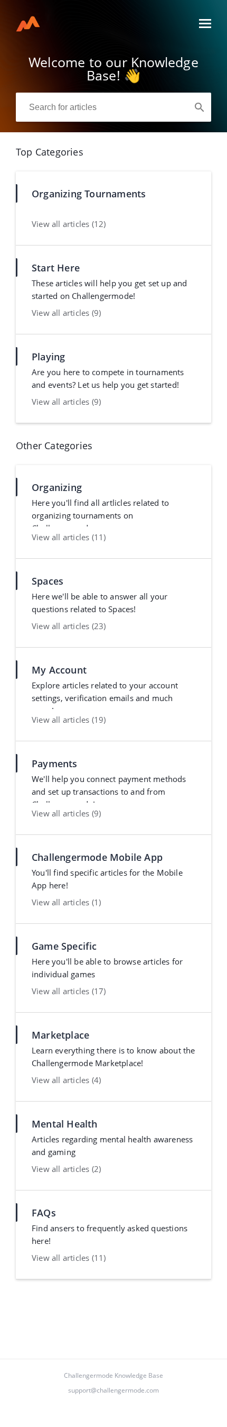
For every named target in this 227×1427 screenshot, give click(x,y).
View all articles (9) (66, 312)
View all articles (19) (69, 719)
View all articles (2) (66, 1169)
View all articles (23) (69, 626)
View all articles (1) (66, 902)
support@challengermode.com (113, 1390)
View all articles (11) (69, 537)
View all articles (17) (69, 991)
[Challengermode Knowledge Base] (28, 28)
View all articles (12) (69, 224)
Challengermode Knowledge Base (113, 1375)
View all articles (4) (66, 1080)
